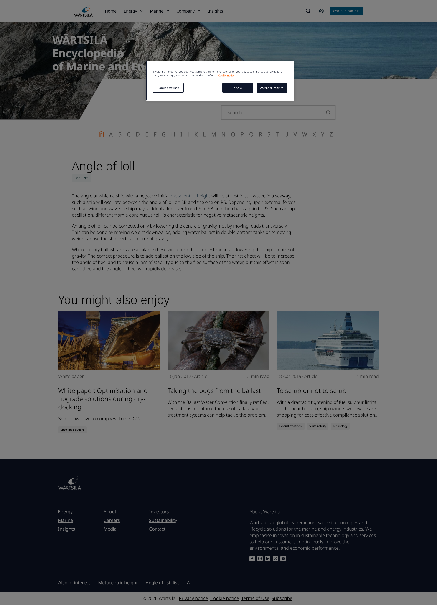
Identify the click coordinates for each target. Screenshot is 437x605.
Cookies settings (168, 87)
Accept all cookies (271, 87)
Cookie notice (226, 75)
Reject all (238, 87)
